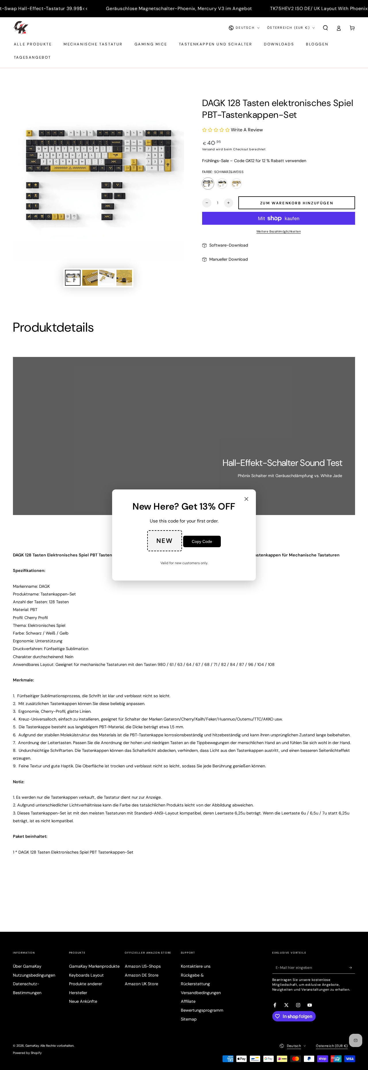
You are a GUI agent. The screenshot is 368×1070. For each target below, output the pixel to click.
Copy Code (202, 541)
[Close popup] (246, 499)
